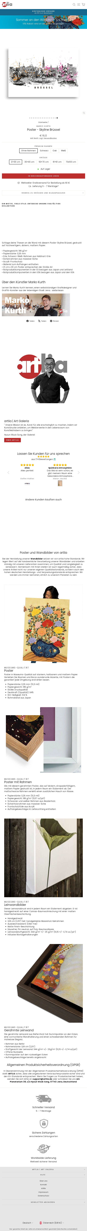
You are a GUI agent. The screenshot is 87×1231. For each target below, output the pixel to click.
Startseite (42, 122)
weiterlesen (58, 290)
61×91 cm (57, 161)
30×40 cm (29, 161)
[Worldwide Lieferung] (43, 1149)
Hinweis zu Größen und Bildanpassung (43, 193)
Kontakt (43, 1184)
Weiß (63, 150)
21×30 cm (15, 161)
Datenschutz (43, 1196)
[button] (9, 472)
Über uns (43, 1181)
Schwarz (44, 150)
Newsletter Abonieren (43, 1202)
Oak (55, 150)
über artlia (12, 440)
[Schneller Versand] (43, 1098)
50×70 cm (44, 161)
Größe (43, 158)
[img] (43, 456)
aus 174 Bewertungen (42, 459)
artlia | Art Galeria (43, 1169)
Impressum (43, 1192)
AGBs (43, 1188)
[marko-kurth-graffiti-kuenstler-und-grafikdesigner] (43, 305)
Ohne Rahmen (28, 150)
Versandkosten (50, 138)
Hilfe (43, 1175)
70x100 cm (71, 161)
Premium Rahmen (43, 146)
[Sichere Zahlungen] (43, 1124)
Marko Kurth (43, 126)
